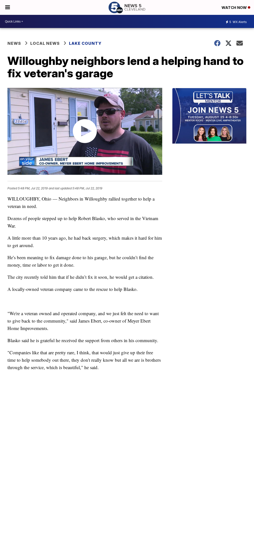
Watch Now (235, 7)
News (14, 43)
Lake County (85, 43)
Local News (45, 43)
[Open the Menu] (7, 7)
